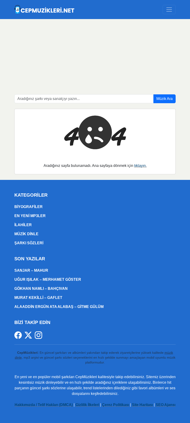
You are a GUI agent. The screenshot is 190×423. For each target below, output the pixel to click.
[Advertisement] (95, 53)
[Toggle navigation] (169, 9)
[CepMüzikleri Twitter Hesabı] (30, 335)
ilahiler (23, 225)
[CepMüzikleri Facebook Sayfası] (19, 335)
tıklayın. (140, 166)
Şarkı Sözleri (28, 243)
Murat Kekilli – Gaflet (38, 298)
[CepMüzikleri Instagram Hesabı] (38, 335)
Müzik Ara (164, 99)
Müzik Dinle (26, 234)
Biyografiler (28, 207)
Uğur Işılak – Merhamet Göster (47, 279)
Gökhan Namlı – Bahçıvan (41, 289)
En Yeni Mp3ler (30, 216)
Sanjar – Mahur (31, 270)
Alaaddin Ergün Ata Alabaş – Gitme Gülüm (59, 307)
